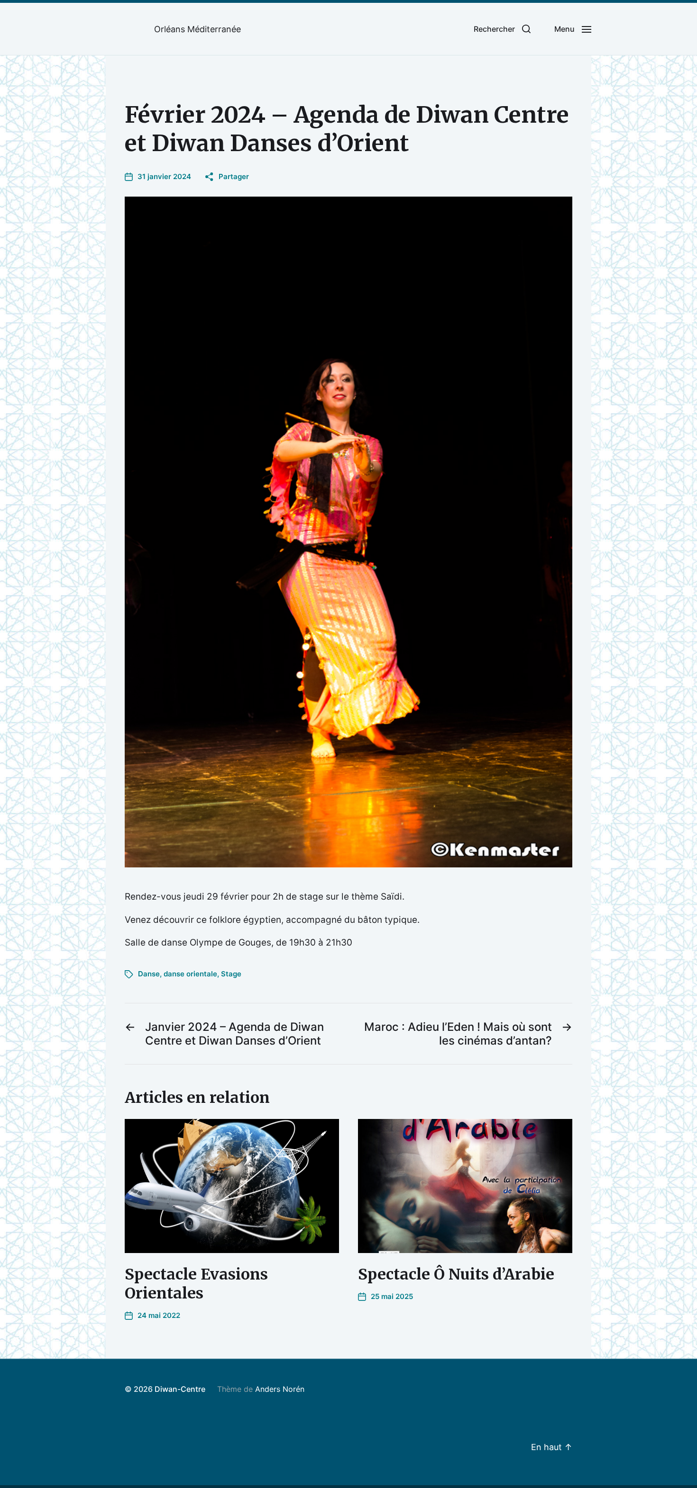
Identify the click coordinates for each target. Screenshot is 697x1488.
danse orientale (190, 973)
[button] (502, 29)
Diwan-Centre (180, 1389)
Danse (149, 973)
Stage (231, 973)
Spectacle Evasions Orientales (196, 1284)
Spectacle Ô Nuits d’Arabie (456, 1274)
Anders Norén (279, 1389)
